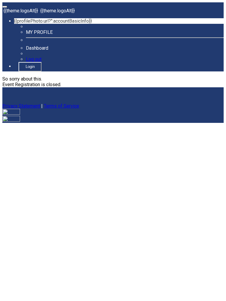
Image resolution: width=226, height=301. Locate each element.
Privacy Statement (21, 106)
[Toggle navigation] (4, 7)
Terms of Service (61, 106)
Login (30, 66)
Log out (33, 59)
